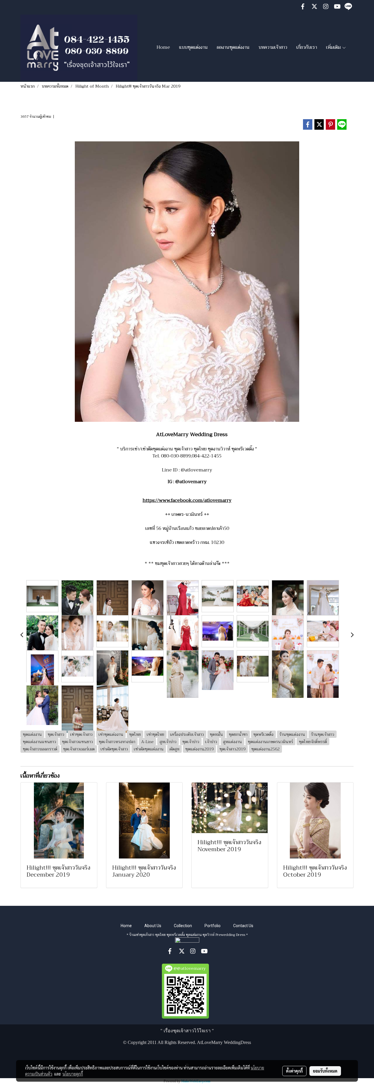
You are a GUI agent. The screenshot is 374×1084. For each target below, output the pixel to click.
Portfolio (213, 925)
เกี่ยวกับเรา (306, 47)
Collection (183, 925)
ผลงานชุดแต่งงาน (233, 47)
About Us (152, 925)
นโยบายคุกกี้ (73, 1073)
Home (163, 47)
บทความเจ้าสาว (273, 47)
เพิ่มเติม (334, 47)
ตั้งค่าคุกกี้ (294, 1070)
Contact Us (243, 925)
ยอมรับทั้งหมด (325, 1070)
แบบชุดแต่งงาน (193, 47)
